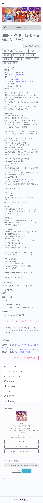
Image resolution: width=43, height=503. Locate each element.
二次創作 (7, 55)
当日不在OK (19, 59)
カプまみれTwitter (21, 446)
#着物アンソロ (19, 79)
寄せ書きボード (12, 386)
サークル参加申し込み (14, 371)
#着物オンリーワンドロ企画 (24, 81)
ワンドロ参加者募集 (10, 63)
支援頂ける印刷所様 (30, 330)
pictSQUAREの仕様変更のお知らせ (26, 350)
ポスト (27, 470)
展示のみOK (31, 55)
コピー (17, 470)
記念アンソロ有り (32, 59)
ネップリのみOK (18, 55)
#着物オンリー (19, 75)
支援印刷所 (10, 381)
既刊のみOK (8, 59)
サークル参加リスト (13, 376)
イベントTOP (11, 366)
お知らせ (10, 391)
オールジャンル (21, 51)
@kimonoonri (18, 77)
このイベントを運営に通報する (26, 358)
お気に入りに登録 (33, 46)
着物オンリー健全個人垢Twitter (21, 451)
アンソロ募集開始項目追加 (23, 352)
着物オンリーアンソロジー (20, 202)
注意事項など (11, 396)
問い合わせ (11, 401)
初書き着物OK (8, 51)
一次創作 (33, 51)
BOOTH (21, 442)
